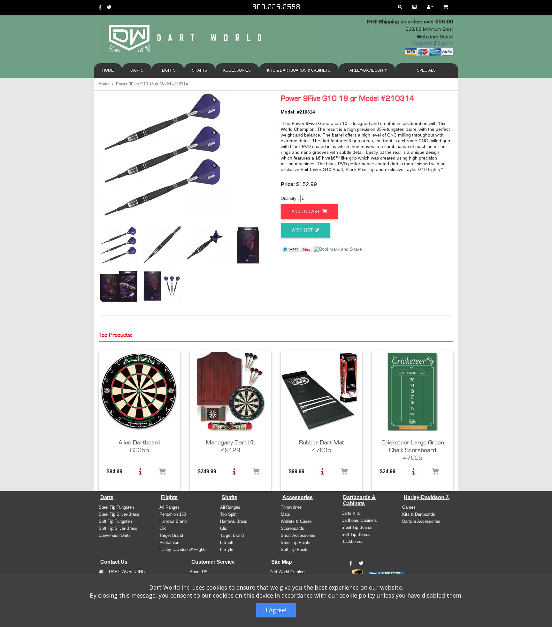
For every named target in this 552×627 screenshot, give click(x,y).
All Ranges (169, 507)
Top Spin (228, 514)
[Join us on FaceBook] (350, 564)
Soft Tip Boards (356, 534)
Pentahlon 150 (172, 514)
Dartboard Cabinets (359, 520)
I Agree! (276, 610)
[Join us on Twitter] (361, 564)
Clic (162, 528)
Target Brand (171, 535)
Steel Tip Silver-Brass (119, 514)
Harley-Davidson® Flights (183, 549)
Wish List (303, 230)
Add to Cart (306, 211)
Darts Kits (350, 513)
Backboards (352, 541)
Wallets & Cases (296, 521)
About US (199, 571)
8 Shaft (227, 542)
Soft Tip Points (295, 549)
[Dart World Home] (414, 7)
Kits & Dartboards (418, 514)
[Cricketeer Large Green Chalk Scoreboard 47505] (412, 391)
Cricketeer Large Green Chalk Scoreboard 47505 (412, 450)
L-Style (226, 549)
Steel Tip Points (295, 542)
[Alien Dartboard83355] (139, 391)
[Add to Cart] (162, 471)
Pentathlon (169, 542)
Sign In (445, 43)
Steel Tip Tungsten (116, 507)
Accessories (237, 70)
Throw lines (291, 507)
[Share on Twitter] (290, 248)
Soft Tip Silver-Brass (118, 528)
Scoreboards (292, 528)
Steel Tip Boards (356, 527)
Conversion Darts (115, 535)
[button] (140, 471)
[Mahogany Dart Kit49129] (230, 391)
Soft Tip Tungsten (115, 521)
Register (423, 43)
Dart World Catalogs (288, 571)
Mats (285, 514)
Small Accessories (298, 535)
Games (409, 507)
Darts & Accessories (421, 521)
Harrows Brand (173, 521)
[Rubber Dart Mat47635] (321, 391)
